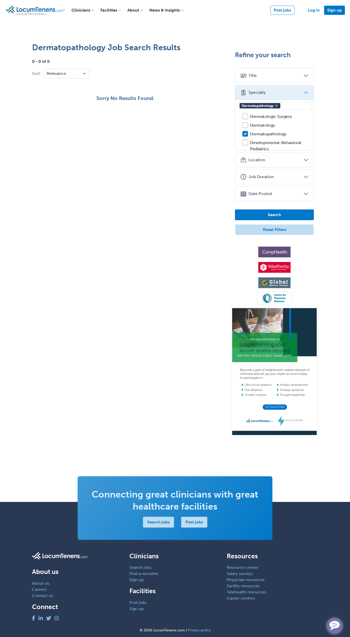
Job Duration (261, 176)
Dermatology (262, 125)
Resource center (242, 567)
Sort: (36, 73)
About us (40, 583)
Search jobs (158, 522)
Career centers (241, 598)
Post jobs (282, 10)
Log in (314, 10)
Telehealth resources (246, 592)
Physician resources (245, 579)
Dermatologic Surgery (271, 116)
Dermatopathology (258, 106)
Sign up (334, 10)
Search (274, 214)
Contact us (42, 595)
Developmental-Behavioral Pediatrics (275, 145)
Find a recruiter (143, 573)
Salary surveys (240, 573)
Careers (39, 589)
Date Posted (260, 193)
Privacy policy (199, 630)
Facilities (108, 10)
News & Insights (164, 10)
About (133, 10)
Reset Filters (274, 229)
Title (253, 75)
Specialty (257, 92)
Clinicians (80, 10)
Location (257, 159)
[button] (276, 105)
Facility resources (243, 585)
